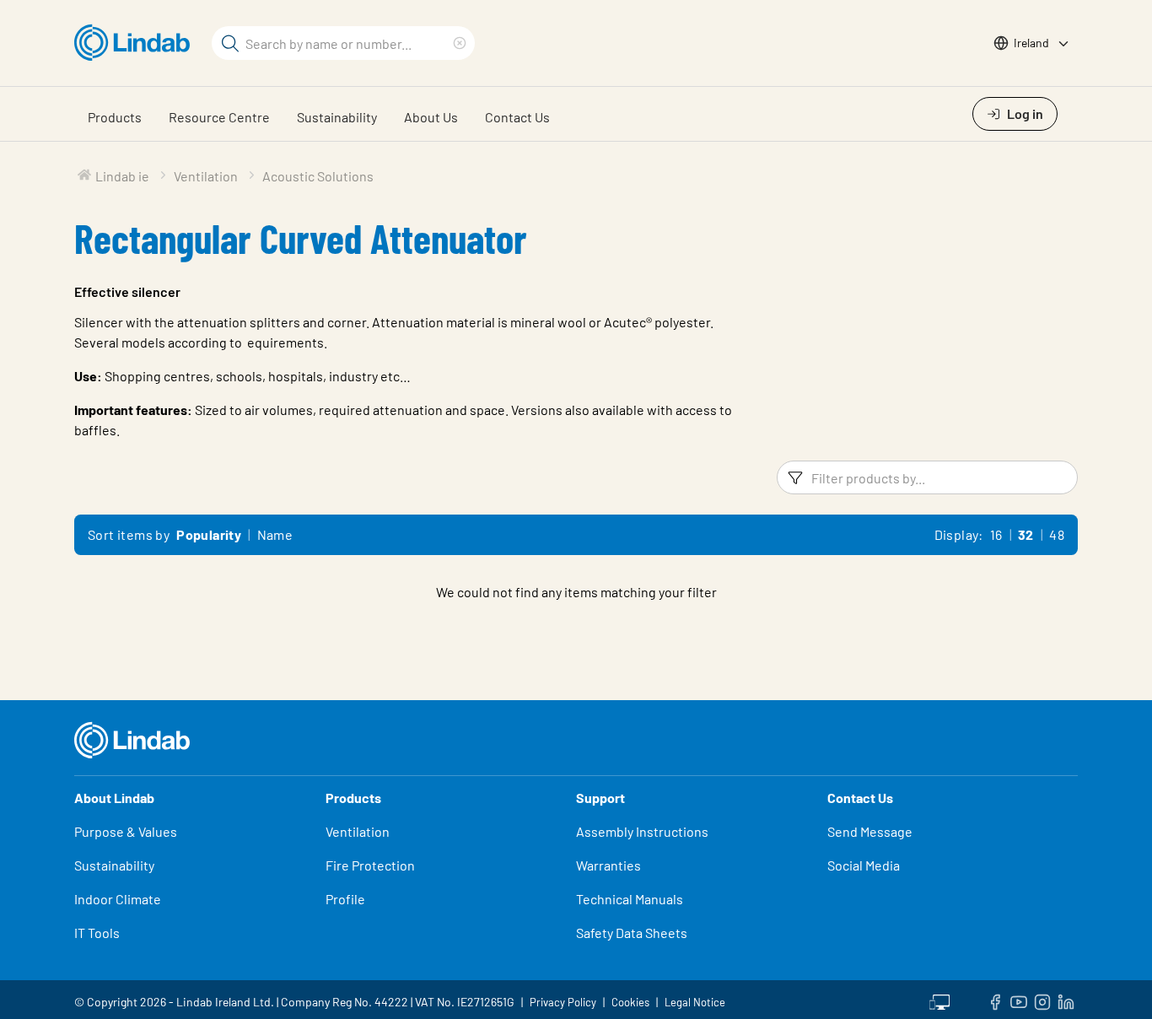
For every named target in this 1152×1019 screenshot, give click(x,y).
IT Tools (97, 933)
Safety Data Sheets (631, 933)
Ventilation (358, 831)
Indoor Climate (117, 899)
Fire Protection (370, 865)
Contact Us (517, 117)
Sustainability (337, 117)
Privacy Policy (563, 1002)
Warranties (608, 865)
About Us (431, 117)
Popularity (208, 534)
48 (1056, 534)
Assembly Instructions (642, 831)
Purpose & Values (125, 831)
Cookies (630, 1002)
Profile (345, 899)
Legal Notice (695, 1002)
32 (1026, 534)
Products (115, 117)
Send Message (869, 831)
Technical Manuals (629, 899)
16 (996, 534)
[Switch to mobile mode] (939, 999)
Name (275, 534)
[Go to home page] (136, 43)
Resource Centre (219, 117)
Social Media (863, 865)
